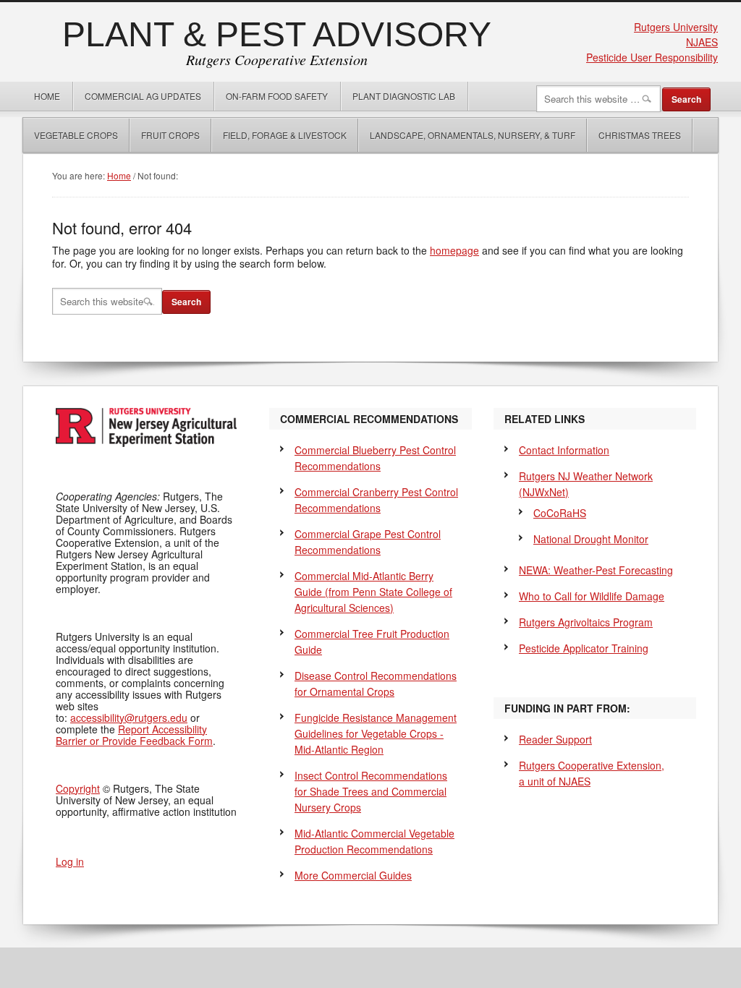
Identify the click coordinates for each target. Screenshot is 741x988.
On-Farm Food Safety (277, 96)
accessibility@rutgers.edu (128, 717)
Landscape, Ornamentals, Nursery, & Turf (472, 135)
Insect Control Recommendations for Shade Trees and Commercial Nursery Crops (371, 791)
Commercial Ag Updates (143, 96)
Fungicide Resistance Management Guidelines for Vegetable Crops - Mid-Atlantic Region (376, 733)
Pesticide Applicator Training (583, 648)
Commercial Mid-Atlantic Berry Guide (373, 591)
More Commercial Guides (353, 875)
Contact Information (564, 450)
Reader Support (555, 739)
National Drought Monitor (590, 539)
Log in (70, 861)
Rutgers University (676, 27)
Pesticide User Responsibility (652, 57)
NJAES (702, 42)
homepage (454, 250)
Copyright (78, 788)
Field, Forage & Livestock (285, 135)
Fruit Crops (170, 135)
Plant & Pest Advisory (276, 34)
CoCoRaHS (559, 513)
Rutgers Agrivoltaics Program (586, 622)
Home (47, 96)
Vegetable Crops (70, 135)
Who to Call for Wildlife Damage (591, 596)
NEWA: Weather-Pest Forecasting (596, 570)
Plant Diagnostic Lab (403, 96)
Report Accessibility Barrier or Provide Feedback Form (134, 735)
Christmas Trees (639, 135)
